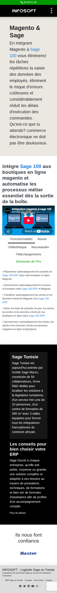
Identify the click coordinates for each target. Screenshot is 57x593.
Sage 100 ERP (10, 275)
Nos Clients (39, 580)
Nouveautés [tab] (40, 247)
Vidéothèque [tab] (17, 247)
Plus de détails (18, 513)
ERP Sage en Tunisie (14, 580)
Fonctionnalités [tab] (21, 239)
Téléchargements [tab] (28, 254)
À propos (28, 580)
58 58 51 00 (30, 2)
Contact (48, 580)
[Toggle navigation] (51, 10)
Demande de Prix (28, 261)
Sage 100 (30, 166)
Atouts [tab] (42, 239)
